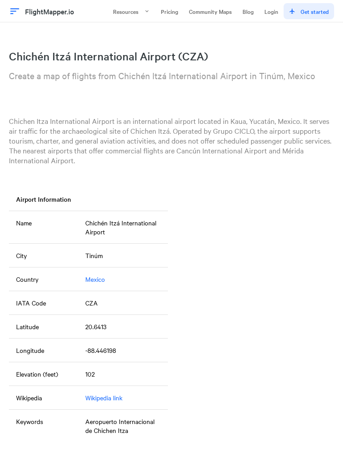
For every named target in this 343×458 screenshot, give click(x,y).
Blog (248, 11)
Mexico (95, 279)
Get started (315, 11)
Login (271, 11)
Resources (125, 11)
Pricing (169, 11)
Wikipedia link (103, 397)
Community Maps (210, 11)
